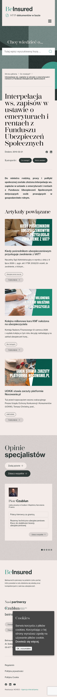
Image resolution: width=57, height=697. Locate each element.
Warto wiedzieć (40, 160)
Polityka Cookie (12, 677)
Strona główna (11, 74)
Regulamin (9, 665)
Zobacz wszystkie (16, 474)
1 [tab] (42, 550)
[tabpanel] (28, 512)
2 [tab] (44, 550)
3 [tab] (46, 550)
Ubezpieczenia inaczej (14, 274)
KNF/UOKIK (10, 414)
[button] (50, 52)
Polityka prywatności (14, 671)
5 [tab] (51, 550)
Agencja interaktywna (29, 689)
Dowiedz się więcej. (27, 641)
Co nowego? (25, 74)
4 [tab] (49, 550)
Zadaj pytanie (14, 466)
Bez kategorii (11, 344)
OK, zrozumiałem (24, 649)
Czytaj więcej (12, 280)
